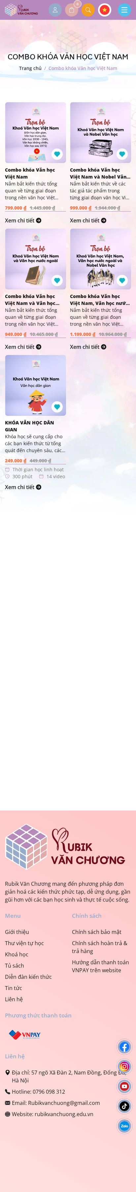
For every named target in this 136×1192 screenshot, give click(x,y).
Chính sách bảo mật (96, 932)
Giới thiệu (17, 932)
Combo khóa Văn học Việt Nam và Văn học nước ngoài (30, 300)
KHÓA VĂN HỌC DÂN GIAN (29, 426)
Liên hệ (14, 999)
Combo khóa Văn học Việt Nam (30, 173)
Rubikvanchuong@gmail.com (64, 1103)
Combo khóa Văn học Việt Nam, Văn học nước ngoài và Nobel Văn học (99, 300)
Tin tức (13, 988)
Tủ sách (14, 965)
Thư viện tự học (24, 943)
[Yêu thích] (57, 154)
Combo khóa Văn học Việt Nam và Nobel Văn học (98, 173)
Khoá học (16, 954)
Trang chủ (30, 68)
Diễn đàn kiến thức (28, 976)
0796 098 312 (49, 1091)
